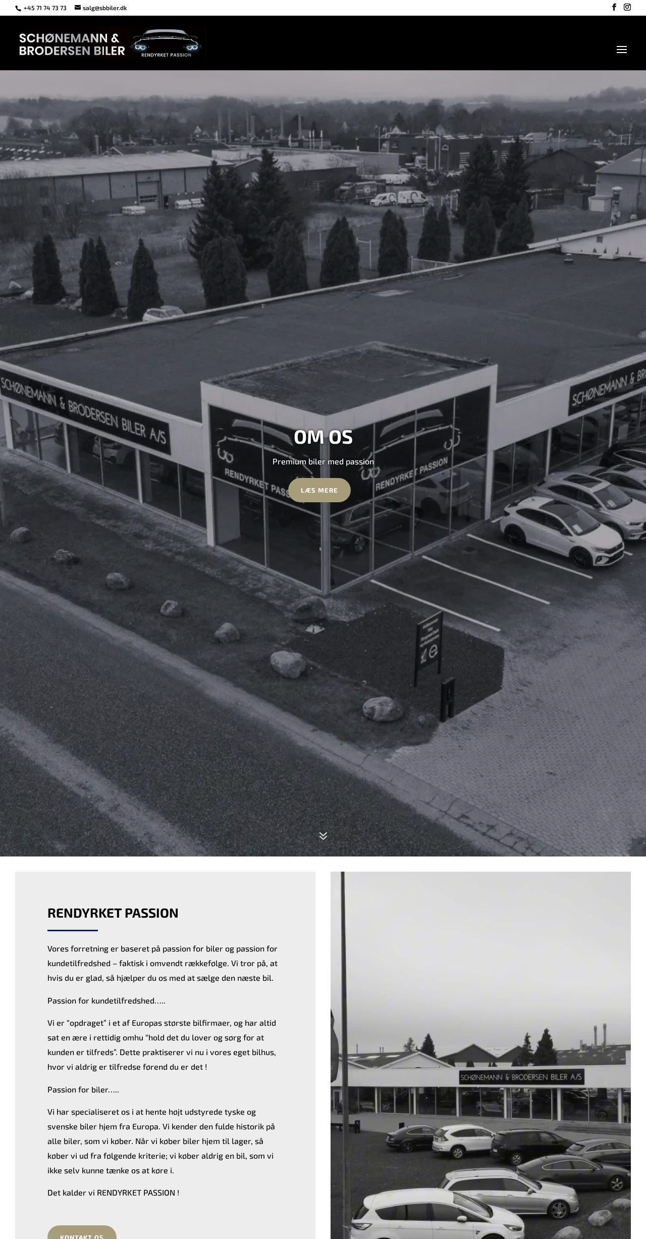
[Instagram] (627, 7)
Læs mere (319, 490)
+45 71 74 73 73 (46, 7)
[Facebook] (614, 7)
